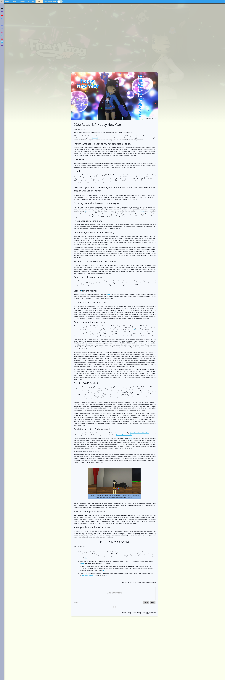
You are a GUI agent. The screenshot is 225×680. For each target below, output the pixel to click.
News (39, 1)
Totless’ (130, 438)
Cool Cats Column (49, 1)
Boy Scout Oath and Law (89, 575)
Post (152, 602)
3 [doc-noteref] (81, 290)
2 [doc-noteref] (97, 208)
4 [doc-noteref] (134, 329)
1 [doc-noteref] (109, 151)
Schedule (22, 1)
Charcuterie (95, 138)
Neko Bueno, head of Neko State (139, 433)
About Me (14, 1)
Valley (82, 563)
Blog (129, 582)
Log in (146, 602)
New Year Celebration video (124, 435)
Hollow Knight (88, 211)
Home (7, 1)
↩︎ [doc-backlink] (85, 558)
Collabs (31, 1)
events (108, 294)
